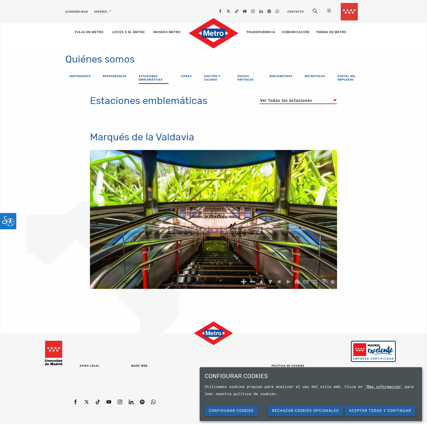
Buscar (318, 13)
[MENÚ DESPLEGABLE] (327, 11)
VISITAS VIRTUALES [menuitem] (245, 78)
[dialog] (311, 394)
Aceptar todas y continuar (380, 411)
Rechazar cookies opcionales (305, 411)
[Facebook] (220, 9)
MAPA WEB (139, 365)
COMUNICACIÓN (295, 32)
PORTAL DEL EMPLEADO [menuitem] (347, 78)
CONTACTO (295, 11)
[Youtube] (245, 9)
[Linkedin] (261, 9)
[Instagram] (253, 9)
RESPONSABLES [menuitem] (115, 76)
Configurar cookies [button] (231, 411)
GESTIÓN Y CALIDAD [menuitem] (212, 78)
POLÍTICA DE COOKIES (288, 365)
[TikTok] (237, 9)
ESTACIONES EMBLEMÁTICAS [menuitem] (151, 78)
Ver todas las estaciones (286, 100)
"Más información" (384, 386)
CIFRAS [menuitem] (186, 76)
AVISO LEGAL (90, 365)
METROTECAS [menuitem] (315, 76)
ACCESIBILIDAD (76, 11)
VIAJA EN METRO (89, 32)
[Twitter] (229, 9)
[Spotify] (269, 9)
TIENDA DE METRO (331, 32)
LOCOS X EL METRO (128, 32)
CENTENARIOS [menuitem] (79, 76)
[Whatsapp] (277, 9)
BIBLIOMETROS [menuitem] (281, 76)
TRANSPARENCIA (260, 32)
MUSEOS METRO (167, 32)
